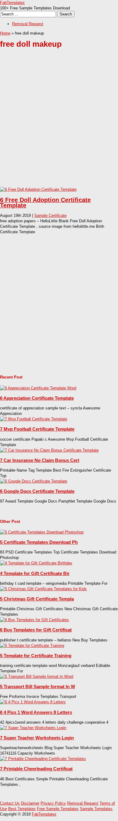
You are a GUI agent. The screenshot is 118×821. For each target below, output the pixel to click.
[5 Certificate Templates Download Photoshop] (42, 532)
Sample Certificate (50, 215)
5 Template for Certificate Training (35, 655)
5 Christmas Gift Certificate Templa (37, 598)
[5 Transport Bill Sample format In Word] (36, 676)
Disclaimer (30, 803)
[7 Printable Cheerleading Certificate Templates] (43, 758)
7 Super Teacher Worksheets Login (37, 737)
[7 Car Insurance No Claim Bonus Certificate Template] (49, 450)
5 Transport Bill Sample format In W (37, 686)
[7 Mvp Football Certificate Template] (33, 419)
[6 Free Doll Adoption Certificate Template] (38, 189)
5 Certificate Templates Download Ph (39, 542)
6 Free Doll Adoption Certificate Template (45, 203)
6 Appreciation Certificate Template (37, 398)
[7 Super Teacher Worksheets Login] (33, 727)
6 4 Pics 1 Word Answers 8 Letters (36, 712)
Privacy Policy (53, 803)
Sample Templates (96, 808)
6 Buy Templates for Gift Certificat (36, 629)
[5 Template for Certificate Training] (32, 645)
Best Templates (22, 808)
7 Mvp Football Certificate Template (37, 429)
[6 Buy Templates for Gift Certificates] (34, 619)
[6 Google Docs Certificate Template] (33, 481)
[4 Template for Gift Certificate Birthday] (36, 563)
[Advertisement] (59, 122)
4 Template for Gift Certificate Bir (35, 573)
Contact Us (10, 803)
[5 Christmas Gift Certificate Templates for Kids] (43, 589)
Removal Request (27, 24)
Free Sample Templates (58, 808)
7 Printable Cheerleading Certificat (36, 768)
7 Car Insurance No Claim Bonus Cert (39, 460)
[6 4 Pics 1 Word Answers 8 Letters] (33, 702)
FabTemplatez (12, 2)
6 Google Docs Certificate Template (37, 491)
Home (5, 33)
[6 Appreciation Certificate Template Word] (38, 388)
